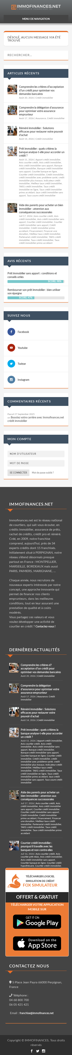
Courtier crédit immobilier (32, 174)
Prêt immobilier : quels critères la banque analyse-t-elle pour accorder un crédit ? (42, 152)
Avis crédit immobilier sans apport (36, 165)
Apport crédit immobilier (48, 159)
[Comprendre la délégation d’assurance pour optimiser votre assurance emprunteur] (12, 110)
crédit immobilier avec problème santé (38, 177)
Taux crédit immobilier (42, 240)
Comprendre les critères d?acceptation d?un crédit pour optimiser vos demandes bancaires (41, 90)
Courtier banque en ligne (44, 171)
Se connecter (18, 473)
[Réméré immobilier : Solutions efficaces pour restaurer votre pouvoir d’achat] (12, 131)
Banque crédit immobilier (41, 750)
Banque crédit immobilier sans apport (40, 752)
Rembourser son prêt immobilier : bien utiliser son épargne (33, 292)
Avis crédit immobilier (50, 162)
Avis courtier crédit (28, 162)
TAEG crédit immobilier (30, 186)
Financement (36, 231)
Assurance (41, 118)
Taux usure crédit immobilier (41, 195)
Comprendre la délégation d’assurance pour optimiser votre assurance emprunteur (41, 111)
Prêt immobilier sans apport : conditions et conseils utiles (32, 275)
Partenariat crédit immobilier (33, 237)
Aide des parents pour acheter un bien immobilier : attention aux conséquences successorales (41, 209)
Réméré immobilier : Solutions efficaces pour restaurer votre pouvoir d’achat (41, 132)
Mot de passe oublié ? (43, 473)
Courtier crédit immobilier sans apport (40, 812)
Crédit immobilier (44, 98)
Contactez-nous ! (45, 626)
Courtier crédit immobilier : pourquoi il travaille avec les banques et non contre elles (37, 846)
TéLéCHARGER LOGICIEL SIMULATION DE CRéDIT (40, 881)
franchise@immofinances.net (37, 1013)
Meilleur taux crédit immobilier (46, 183)
